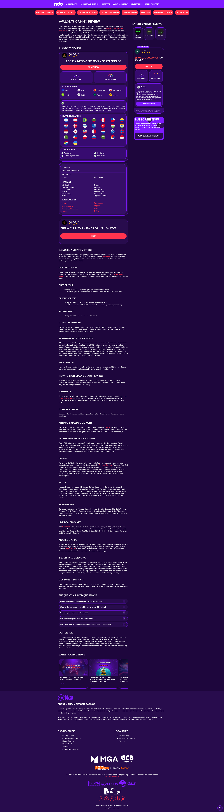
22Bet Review (149, 104)
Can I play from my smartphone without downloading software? (85, 624)
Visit (93, 236)
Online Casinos (130, 12)
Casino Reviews (71, 4)
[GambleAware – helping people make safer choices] (119, 768)
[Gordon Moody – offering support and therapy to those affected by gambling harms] (102, 768)
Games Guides (68, 744)
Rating (96, 208)
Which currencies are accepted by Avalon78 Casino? (81, 601)
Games (64, 211)
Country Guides (68, 736)
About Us (122, 741)
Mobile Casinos (68, 741)
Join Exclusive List (149, 136)
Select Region (137, 4)
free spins (106, 257)
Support (97, 206)
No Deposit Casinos (163, 12)
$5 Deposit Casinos (65, 12)
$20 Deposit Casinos (110, 12)
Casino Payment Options (89, 4)
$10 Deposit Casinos (87, 12)
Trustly (107, 427)
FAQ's (96, 211)
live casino (66, 527)
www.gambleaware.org (112, 777)
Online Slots (182, 12)
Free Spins (145, 12)
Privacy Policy (124, 736)
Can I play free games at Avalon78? (74, 613)
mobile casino (71, 549)
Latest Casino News (120, 4)
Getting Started (67, 206)
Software (106, 4)
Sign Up (149, 66)
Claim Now (93, 67)
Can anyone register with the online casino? (78, 619)
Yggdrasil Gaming (105, 465)
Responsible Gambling (70, 749)
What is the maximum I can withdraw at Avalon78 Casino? (83, 607)
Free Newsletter (152, 4)
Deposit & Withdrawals (69, 209)
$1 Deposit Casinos (44, 12)
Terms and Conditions (127, 738)
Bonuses (64, 203)
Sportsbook (98, 203)
